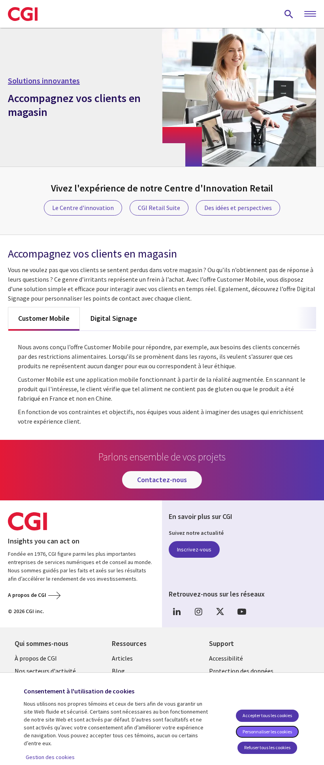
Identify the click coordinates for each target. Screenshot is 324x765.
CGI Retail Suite (159, 208)
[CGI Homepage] (23, 14)
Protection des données (241, 671)
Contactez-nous (162, 479)
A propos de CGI (27, 594)
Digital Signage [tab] (113, 318)
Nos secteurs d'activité (45, 671)
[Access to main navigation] (310, 14)
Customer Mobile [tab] (44, 318)
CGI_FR (220, 612)
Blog (118, 671)
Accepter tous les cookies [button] (267, 715)
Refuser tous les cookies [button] (267, 747)
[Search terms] (289, 14)
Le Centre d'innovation (83, 208)
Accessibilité (226, 658)
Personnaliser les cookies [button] (267, 732)
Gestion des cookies (50, 757)
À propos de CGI (36, 658)
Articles (122, 658)
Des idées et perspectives (238, 208)
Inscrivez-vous (194, 549)
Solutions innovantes (44, 80)
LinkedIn (177, 612)
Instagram (198, 612)
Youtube (242, 612)
